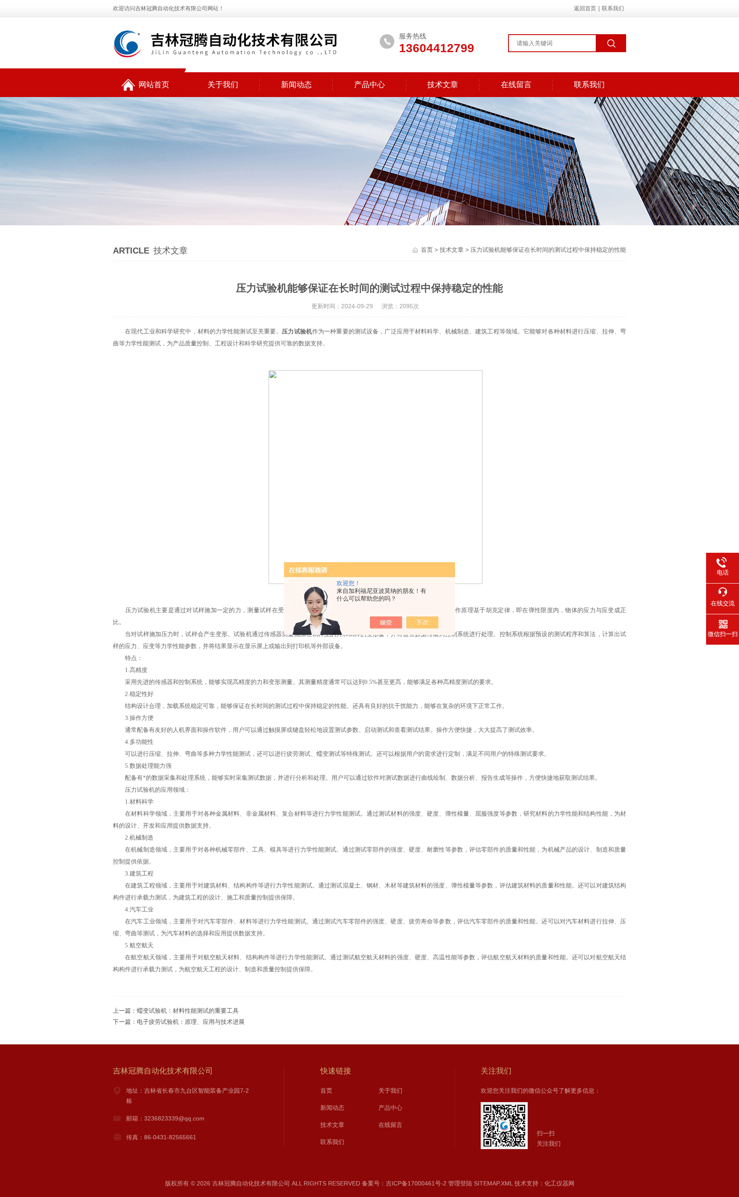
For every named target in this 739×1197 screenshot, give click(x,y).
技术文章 (442, 84)
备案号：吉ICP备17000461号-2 (404, 1183)
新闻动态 (296, 84)
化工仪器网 (559, 1183)
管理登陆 (460, 1183)
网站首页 (154, 84)
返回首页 (585, 8)
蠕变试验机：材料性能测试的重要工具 (188, 1010)
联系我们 (613, 8)
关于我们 (222, 84)
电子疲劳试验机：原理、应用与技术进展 (191, 1021)
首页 (427, 249)
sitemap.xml (493, 1183)
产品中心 (369, 84)
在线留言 (516, 84)
